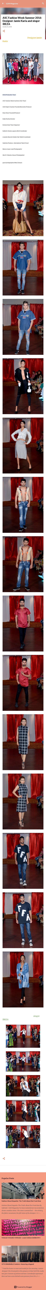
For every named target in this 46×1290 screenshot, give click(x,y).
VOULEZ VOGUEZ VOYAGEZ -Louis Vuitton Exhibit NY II (21, 1238)
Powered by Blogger (24, 1287)
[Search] (43, 3)
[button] (4, 31)
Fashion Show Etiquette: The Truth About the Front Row (21, 1201)
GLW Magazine (12, 3)
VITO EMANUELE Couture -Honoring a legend (18, 1264)
